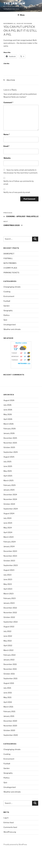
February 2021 (9, 711)
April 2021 (8, 702)
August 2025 (9, 457)
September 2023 (11, 565)
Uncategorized (10, 325)
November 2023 (10, 556)
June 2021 (8, 693)
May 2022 (8, 641)
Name (7, 134)
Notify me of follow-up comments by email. (19, 182)
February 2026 (10, 429)
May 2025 (8, 471)
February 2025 (10, 485)
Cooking (7, 292)
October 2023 (9, 561)
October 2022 (9, 617)
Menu (22, 15)
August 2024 (9, 513)
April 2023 (8, 589)
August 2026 (9, 400)
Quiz (5, 320)
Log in (6, 818)
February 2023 (10, 598)
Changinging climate (12, 287)
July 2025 (7, 462)
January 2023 (9, 603)
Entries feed (9, 823)
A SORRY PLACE (10, 268)
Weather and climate (12, 329)
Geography (8, 311)
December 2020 (10, 721)
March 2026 (9, 424)
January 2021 (9, 716)
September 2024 (11, 509)
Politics (11, 80)
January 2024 (9, 546)
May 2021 (7, 697)
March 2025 (9, 480)
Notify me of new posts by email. (17, 192)
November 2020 (10, 726)
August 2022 (9, 627)
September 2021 (10, 678)
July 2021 (7, 688)
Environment (9, 296)
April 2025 (8, 476)
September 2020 (11, 735)
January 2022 (9, 660)
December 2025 (10, 438)
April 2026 (8, 419)
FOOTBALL (8, 258)
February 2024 (10, 542)
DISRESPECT (9, 254)
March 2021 (8, 707)
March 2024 (9, 537)
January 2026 (9, 433)
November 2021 (10, 669)
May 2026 (8, 414)
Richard (28, 23)
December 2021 (10, 664)
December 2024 (10, 495)
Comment (8, 102)
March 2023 (9, 594)
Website (7, 158)
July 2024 (7, 518)
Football (7, 301)
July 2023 (7, 575)
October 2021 (9, 674)
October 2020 (9, 730)
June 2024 (8, 523)
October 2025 (9, 447)
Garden (7, 306)
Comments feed (10, 827)
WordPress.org (10, 832)
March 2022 (8, 650)
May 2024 (8, 528)
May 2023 (8, 584)
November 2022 (10, 613)
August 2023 (9, 570)
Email (6, 146)
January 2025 (9, 490)
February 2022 (10, 655)
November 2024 (10, 499)
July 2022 (7, 631)
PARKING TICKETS (11, 273)
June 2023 (8, 579)
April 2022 (8, 646)
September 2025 (11, 452)
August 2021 (9, 683)
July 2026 (7, 405)
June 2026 (8, 410)
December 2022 (10, 608)
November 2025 (10, 443)
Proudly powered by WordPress (15, 844)
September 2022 (11, 622)
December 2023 (10, 551)
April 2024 (8, 532)
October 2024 (9, 504)
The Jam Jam (14, 3)
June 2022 (8, 636)
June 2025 (8, 466)
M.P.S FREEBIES (10, 263)
